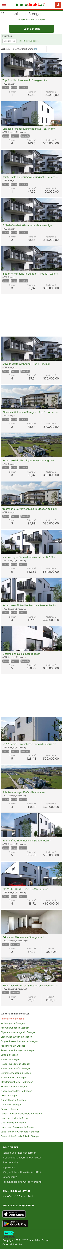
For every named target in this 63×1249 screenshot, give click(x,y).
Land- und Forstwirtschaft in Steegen (20, 1131)
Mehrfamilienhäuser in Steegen (17, 1082)
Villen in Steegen (9, 1095)
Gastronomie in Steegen (13, 1122)
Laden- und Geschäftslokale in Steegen (21, 1113)
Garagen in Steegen (11, 1104)
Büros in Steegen (10, 1109)
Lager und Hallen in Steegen (15, 1118)
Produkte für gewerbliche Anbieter (21, 1157)
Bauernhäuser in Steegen (14, 1077)
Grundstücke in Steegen (13, 1100)
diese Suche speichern (31, 19)
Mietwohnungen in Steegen (15, 1027)
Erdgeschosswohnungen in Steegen (19, 1041)
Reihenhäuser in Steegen (14, 1086)
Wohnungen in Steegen (13, 1023)
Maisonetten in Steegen (13, 1045)
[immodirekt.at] (30, 5)
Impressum (8, 1167)
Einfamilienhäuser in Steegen (16, 1073)
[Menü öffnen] (4, 4)
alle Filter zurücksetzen (28, 41)
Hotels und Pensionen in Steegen (18, 1127)
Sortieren (5, 49)
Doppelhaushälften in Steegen (16, 1091)
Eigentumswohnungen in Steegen (18, 1032)
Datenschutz (9, 1176)
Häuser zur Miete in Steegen (15, 1064)
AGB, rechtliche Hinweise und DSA (21, 1172)
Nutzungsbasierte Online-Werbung (22, 1181)
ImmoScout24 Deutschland (17, 1196)
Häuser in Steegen (10, 1059)
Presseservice (10, 1162)
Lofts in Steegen (9, 1055)
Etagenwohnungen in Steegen (16, 1036)
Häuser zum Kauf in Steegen (16, 1068)
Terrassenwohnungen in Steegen (18, 1050)
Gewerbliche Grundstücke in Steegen (20, 1136)
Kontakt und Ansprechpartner (19, 1152)
